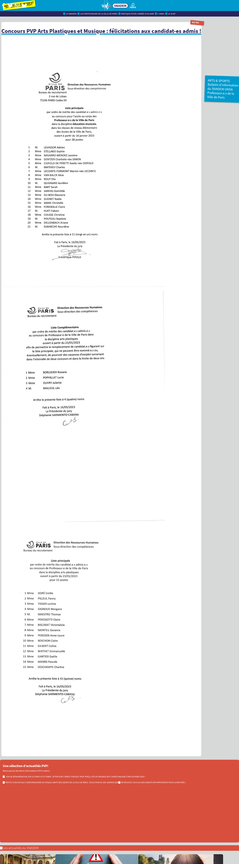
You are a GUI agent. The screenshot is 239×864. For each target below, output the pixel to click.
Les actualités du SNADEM (20, 848)
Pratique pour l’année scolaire (137, 13)
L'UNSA (161, 13)
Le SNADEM (71, 13)
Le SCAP (172, 13)
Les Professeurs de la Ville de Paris (98, 13)
